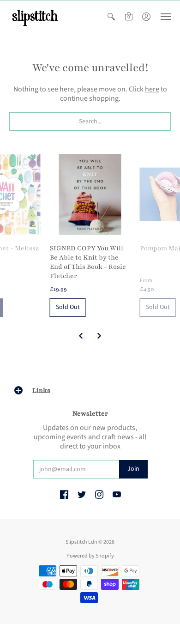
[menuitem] (111, 16)
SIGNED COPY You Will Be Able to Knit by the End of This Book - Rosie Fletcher (88, 262)
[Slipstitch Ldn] (34, 16)
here (152, 89)
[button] (111, 16)
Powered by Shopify (90, 556)
